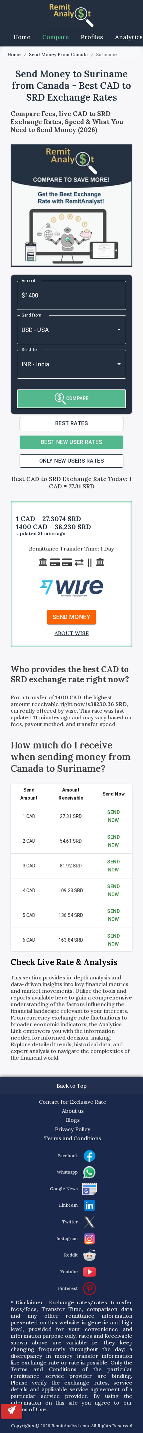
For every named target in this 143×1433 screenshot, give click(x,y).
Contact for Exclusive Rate (72, 1101)
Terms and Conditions (72, 1138)
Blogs (73, 1119)
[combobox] (62, 329)
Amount (29, 280)
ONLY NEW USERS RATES (71, 461)
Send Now (113, 816)
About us (73, 1110)
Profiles (92, 37)
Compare (55, 37)
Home (21, 37)
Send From (31, 315)
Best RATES (71, 423)
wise (71, 710)
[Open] (119, 329)
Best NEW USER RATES (71, 442)
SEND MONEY (71, 616)
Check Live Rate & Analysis (64, 962)
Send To (29, 349)
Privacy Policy (72, 1129)
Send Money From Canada (58, 54)
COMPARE (77, 398)
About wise (72, 633)
